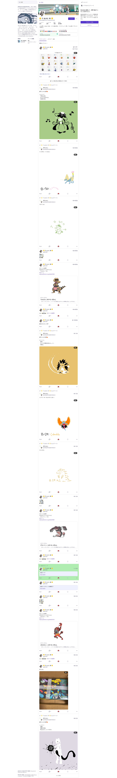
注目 (54, 39)
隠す (75, 53)
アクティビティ (42, 39)
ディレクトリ (33, 770)
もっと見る (58, 775)
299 (47, 23)
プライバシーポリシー (22, 772)
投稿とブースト (42, 43)
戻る (42, 2)
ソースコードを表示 (27, 776)
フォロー (71, 18)
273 (40, 23)
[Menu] (76, 18)
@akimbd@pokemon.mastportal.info (46, 20)
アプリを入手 (27, 774)
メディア (50, 39)
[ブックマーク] (68, 77)
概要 (29, 770)
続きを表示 (42, 574)
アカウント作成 (89, 22)
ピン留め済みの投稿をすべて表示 (59, 81)
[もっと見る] (77, 77)
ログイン (90, 25)
